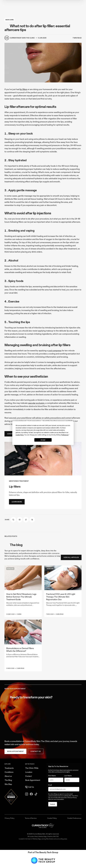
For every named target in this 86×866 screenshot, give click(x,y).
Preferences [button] (64, 435)
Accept (43, 440)
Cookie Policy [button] (20, 435)
